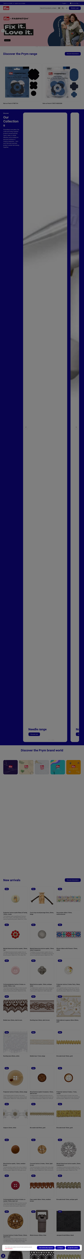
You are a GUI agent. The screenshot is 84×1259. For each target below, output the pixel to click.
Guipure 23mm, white (9, 1127)
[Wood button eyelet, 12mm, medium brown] (15, 1149)
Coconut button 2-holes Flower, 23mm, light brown (15, 1236)
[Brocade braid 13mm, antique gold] (69, 1185)
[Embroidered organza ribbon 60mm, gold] (69, 1006)
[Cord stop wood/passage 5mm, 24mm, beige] (42, 899)
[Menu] (67, 8)
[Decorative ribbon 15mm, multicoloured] (69, 899)
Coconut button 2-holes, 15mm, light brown (41, 1164)
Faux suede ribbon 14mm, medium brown (40, 1200)
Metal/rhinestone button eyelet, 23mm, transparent (69, 1164)
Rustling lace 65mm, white (11, 1056)
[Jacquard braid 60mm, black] (69, 1221)
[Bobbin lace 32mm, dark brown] (15, 1006)
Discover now (34, 734)
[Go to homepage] (6, 8)
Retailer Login (75, 8)
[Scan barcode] (59, 8)
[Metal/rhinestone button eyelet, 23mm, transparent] (69, 1149)
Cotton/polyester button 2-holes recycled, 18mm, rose (14, 985)
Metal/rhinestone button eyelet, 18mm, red (15, 949)
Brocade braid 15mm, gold (65, 1127)
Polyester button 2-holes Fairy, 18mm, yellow (68, 985)
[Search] (63, 8)
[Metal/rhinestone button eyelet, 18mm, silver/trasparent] (42, 934)
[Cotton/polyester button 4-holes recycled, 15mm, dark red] (15, 1185)
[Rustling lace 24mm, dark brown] (42, 1006)
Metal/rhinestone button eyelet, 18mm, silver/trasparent (42, 949)
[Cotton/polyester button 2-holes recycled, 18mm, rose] (15, 970)
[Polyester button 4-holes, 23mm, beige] (15, 1078)
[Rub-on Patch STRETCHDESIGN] (62, 82)
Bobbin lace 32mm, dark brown (12, 1020)
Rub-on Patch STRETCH (10, 103)
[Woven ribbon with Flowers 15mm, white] (69, 934)
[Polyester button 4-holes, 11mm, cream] (69, 1078)
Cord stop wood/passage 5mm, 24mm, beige (42, 913)
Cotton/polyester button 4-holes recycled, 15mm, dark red (14, 1200)
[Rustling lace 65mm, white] (15, 1042)
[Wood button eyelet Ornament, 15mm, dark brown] (42, 1078)
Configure (60, 1247)
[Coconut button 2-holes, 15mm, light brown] (42, 1149)
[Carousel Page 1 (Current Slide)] (37, 46)
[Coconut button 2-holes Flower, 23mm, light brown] (15, 1221)
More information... (9, 1248)
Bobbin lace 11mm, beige (37, 1056)
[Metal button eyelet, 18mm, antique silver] (42, 970)
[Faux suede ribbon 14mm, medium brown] (42, 1185)
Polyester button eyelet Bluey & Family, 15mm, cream (15, 913)
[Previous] (3, 30)
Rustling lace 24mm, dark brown (40, 1020)
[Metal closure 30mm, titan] (42, 1221)
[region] (42, 84)
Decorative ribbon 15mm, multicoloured (64, 913)
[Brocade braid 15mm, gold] (69, 1114)
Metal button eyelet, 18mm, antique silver (41, 985)
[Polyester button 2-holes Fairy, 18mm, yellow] (69, 970)
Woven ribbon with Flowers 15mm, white (67, 949)
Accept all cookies (73, 1247)
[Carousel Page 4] (47, 46)
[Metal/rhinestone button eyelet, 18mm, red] (15, 934)
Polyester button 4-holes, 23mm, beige (15, 1092)
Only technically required (46, 1247)
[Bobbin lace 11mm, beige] (42, 1042)
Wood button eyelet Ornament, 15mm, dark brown (41, 1092)
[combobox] (48, 8)
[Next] (81, 30)
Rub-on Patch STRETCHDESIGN (52, 103)
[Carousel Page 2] (40, 46)
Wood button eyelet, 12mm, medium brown (14, 1164)
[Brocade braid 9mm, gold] (42, 1114)
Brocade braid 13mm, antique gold (67, 1199)
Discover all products (73, 53)
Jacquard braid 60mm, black (65, 1235)
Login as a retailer (8, 3)
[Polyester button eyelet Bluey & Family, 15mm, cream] (15, 899)
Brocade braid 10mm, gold (65, 1056)
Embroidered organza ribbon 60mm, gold (68, 1021)
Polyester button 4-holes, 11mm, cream (67, 1092)
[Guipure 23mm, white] (15, 1114)
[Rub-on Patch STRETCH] (22, 82)
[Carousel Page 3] (43, 46)
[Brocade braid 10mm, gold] (69, 1042)
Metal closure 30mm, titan (38, 1235)
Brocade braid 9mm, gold (37, 1127)
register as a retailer (20, 3)
